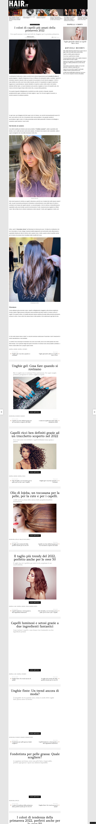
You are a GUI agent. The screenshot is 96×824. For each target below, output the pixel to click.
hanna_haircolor (35, 198)
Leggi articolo (35, 412)
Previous (9, 15)
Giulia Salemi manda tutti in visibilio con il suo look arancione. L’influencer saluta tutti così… (84, 18)
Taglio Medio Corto (31, 606)
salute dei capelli (25, 539)
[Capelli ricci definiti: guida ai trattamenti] (29, 12)
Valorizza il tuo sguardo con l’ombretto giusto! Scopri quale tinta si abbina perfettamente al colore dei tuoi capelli (69, 19)
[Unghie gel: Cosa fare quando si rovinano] (1, 412)
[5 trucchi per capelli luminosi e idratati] (43, 12)
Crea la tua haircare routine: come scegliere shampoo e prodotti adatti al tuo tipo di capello (56, 18)
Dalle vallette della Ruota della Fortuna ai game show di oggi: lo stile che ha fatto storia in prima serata (15, 19)
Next (87, 15)
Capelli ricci (21, 476)
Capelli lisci (13, 606)
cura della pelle (14, 539)
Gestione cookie (92, 822)
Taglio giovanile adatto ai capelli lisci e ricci (75, 42)
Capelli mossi (13, 476)
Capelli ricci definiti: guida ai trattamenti (29, 17)
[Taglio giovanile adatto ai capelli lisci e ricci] (75, 33)
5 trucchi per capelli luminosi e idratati (41, 17)
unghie (23, 416)
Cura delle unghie (15, 416)
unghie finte (29, 737)
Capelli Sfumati (22, 349)
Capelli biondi (13, 349)
